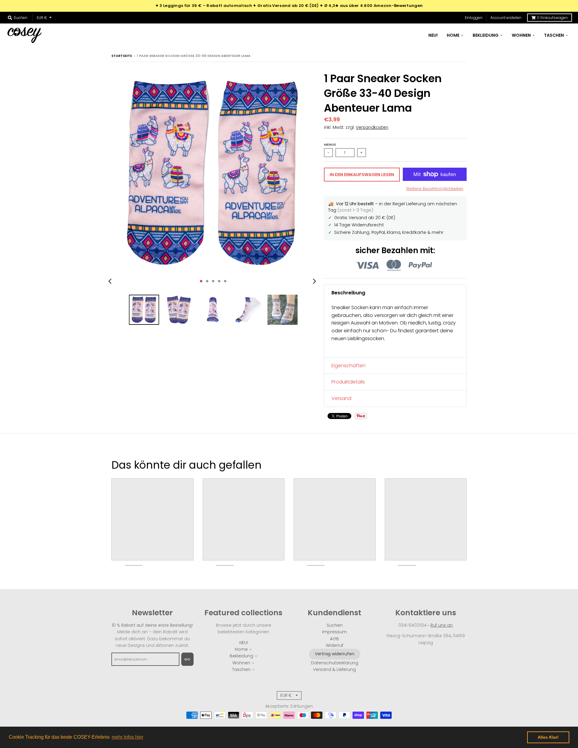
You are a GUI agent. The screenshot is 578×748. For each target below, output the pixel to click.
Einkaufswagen (552, 17)
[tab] (395, 293)
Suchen (335, 625)
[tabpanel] (395, 329)
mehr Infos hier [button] (127, 737)
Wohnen (241, 663)
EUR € (42, 17)
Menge (330, 144)
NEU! (243, 643)
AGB (334, 639)
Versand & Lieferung (334, 669)
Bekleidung (241, 656)
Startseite (121, 55)
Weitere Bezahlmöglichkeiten (434, 188)
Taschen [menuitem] (554, 35)
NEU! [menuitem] (433, 35)
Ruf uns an (441, 625)
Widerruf (334, 645)
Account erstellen (505, 17)
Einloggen (474, 17)
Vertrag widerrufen (334, 654)
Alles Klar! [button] (548, 737)
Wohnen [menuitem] (521, 35)
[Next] (314, 281)
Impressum (334, 632)
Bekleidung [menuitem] (486, 35)
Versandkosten (372, 127)
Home (241, 649)
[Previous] (110, 281)
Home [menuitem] (453, 35)
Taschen (241, 669)
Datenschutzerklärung (334, 663)
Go (187, 659)
